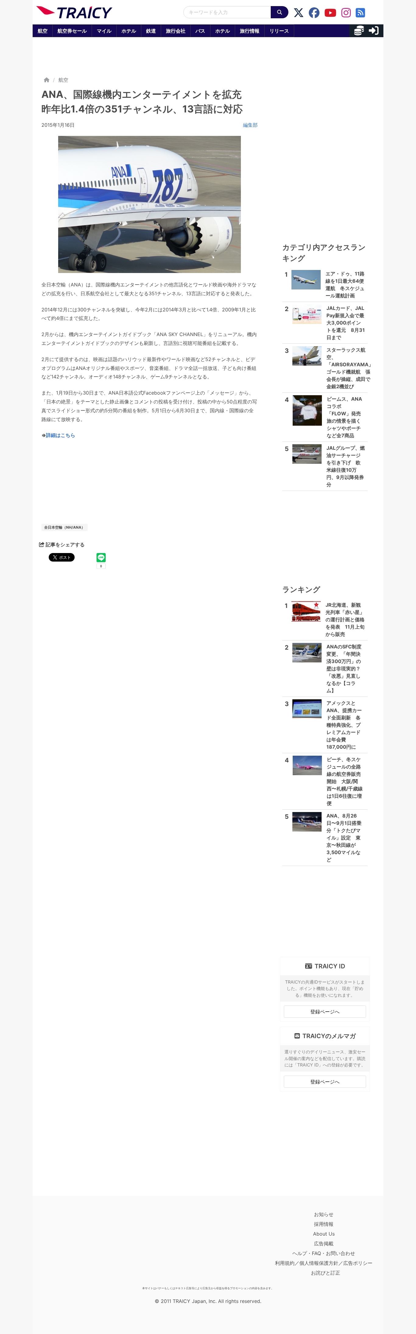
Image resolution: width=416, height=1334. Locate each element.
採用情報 (323, 1224)
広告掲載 (323, 1243)
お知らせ (323, 1214)
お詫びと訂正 (325, 1273)
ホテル (129, 31)
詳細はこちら (60, 435)
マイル (104, 31)
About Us (324, 1234)
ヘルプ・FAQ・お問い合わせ (323, 1253)
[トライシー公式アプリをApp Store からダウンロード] (71, 1246)
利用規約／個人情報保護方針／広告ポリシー (323, 1263)
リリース (279, 31)
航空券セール (72, 31)
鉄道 (151, 31)
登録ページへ (325, 1012)
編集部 (250, 125)
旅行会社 (175, 31)
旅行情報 (249, 31)
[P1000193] (149, 204)
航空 (43, 31)
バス (200, 31)
